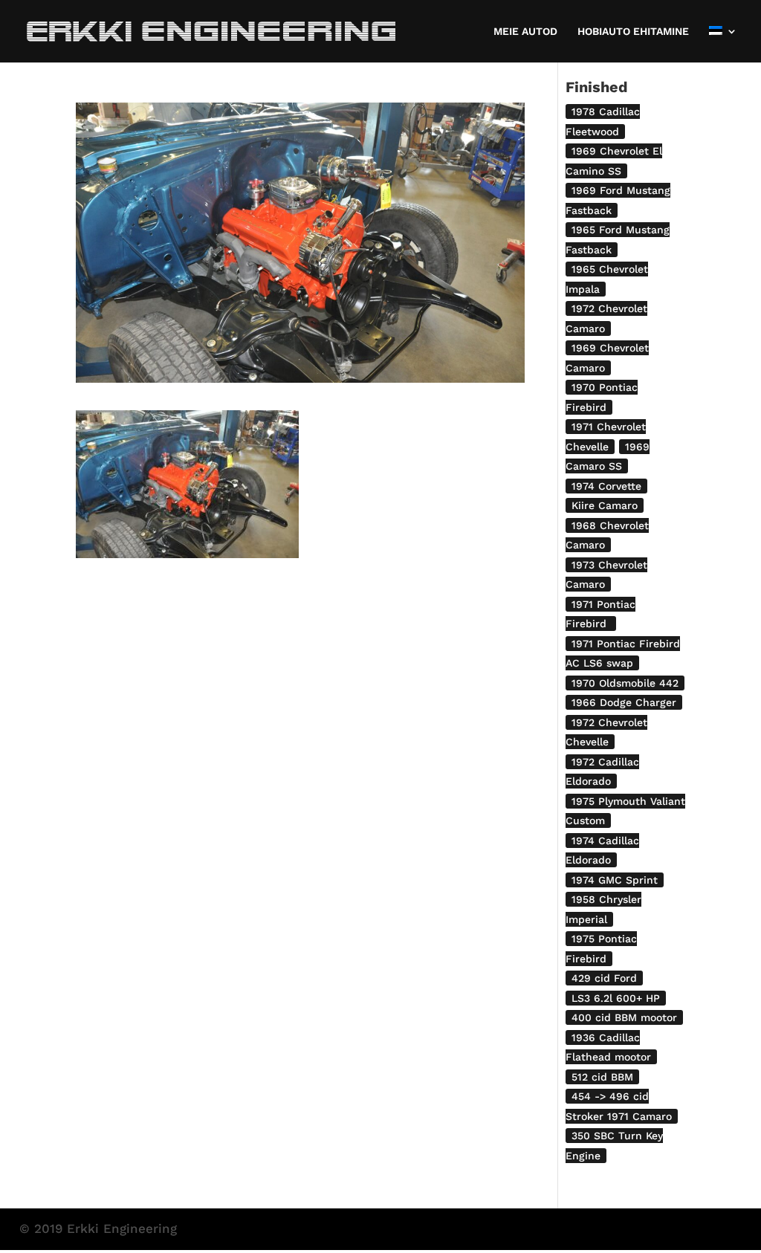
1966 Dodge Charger (623, 702)
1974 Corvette (606, 486)
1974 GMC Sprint (614, 880)
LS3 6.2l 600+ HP (615, 998)
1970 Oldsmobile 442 (625, 683)
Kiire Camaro (604, 505)
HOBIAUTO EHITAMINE (633, 31)
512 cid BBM (602, 1077)
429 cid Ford (604, 978)
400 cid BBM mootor (624, 1017)
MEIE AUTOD (525, 31)
